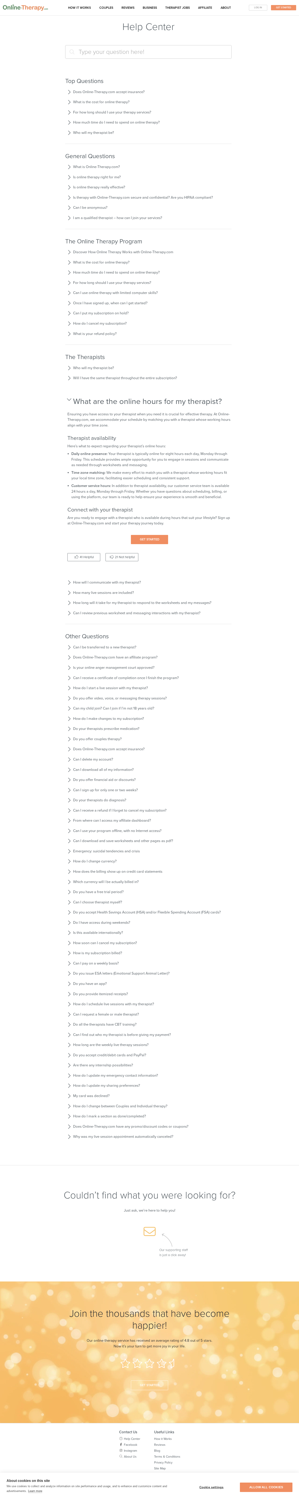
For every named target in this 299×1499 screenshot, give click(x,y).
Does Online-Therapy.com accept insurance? (109, 92)
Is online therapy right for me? (97, 177)
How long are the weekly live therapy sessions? (111, 1045)
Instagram (130, 1451)
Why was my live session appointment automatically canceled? (123, 1136)
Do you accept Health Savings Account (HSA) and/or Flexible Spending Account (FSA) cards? (147, 912)
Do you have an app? (90, 984)
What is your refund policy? (95, 334)
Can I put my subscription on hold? (101, 313)
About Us (130, 1456)
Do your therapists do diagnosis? (99, 800)
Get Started (283, 7)
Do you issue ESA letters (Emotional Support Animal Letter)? (121, 973)
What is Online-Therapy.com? (96, 167)
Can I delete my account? (93, 759)
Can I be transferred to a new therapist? (104, 647)
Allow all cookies (266, 1487)
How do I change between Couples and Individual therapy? (120, 1106)
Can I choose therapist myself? (97, 902)
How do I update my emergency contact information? (115, 1075)
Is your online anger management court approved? (114, 667)
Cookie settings (211, 1487)
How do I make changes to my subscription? (108, 719)
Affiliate (205, 8)
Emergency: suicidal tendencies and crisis (106, 851)
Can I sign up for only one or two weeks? (105, 790)
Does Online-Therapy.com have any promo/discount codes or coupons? (130, 1126)
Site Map (160, 1468)
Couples (106, 8)
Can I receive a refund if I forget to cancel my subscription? (120, 810)
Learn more (35, 1491)
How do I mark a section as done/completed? (109, 1116)
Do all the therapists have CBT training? (105, 1024)
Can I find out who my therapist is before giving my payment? (122, 1035)
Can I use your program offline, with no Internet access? (117, 831)
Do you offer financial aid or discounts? (104, 780)
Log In (258, 7)
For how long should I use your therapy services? (112, 112)
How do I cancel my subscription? (100, 323)
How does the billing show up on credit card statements (117, 871)
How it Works (163, 1439)
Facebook (130, 1445)
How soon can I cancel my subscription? (105, 943)
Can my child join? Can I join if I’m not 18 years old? (113, 708)
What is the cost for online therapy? (101, 102)
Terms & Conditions (167, 1456)
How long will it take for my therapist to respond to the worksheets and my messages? (142, 603)
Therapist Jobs (177, 8)
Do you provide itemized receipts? (100, 994)
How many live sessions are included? (103, 593)
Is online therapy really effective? (99, 187)
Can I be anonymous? (90, 207)
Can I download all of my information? (103, 770)
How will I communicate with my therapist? (107, 582)
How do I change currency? (95, 861)
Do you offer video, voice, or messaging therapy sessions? (120, 698)
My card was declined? (91, 1096)
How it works (79, 8)
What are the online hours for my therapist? (147, 401)
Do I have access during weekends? (101, 922)
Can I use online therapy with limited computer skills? (115, 293)
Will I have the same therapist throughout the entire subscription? (125, 378)
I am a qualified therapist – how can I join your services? (117, 218)
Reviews (127, 8)
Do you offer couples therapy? (97, 739)
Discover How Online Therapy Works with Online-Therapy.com (123, 252)
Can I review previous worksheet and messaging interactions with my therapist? (137, 613)
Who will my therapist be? (93, 133)
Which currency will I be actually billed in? (106, 882)
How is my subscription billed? (97, 953)
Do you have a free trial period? (98, 892)
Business (150, 8)
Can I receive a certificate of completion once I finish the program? (126, 678)
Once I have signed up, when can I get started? (110, 303)
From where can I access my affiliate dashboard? (112, 820)
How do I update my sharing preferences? (106, 1085)
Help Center (132, 1439)
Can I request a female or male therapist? (106, 1014)
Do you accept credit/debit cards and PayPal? (109, 1055)
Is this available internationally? (98, 933)
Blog (157, 1451)
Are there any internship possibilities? (103, 1065)
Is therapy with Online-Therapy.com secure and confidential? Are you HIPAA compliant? (143, 197)
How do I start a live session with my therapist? (110, 688)
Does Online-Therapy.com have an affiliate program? (115, 657)
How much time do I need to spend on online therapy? (116, 122)
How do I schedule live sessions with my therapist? (113, 1004)
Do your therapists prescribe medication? (106, 729)
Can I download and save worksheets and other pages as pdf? (123, 841)
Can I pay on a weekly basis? (96, 963)
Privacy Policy (163, 1462)
